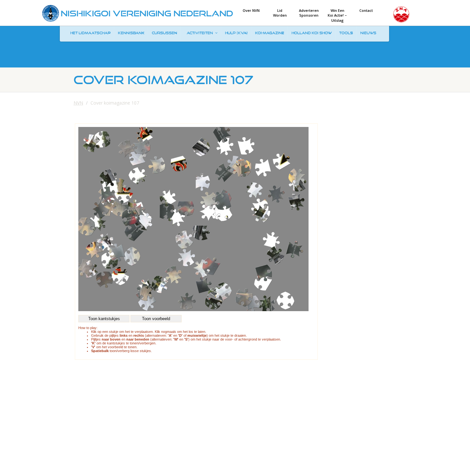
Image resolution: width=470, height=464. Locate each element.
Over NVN (251, 10)
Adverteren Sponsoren (309, 13)
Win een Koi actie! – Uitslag (337, 15)
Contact (366, 10)
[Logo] (137, 13)
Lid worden (280, 13)
